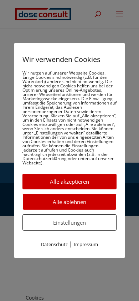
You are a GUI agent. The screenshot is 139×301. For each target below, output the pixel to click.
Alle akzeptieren (69, 181)
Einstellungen (69, 222)
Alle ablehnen (69, 201)
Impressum (86, 244)
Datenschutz (54, 244)
